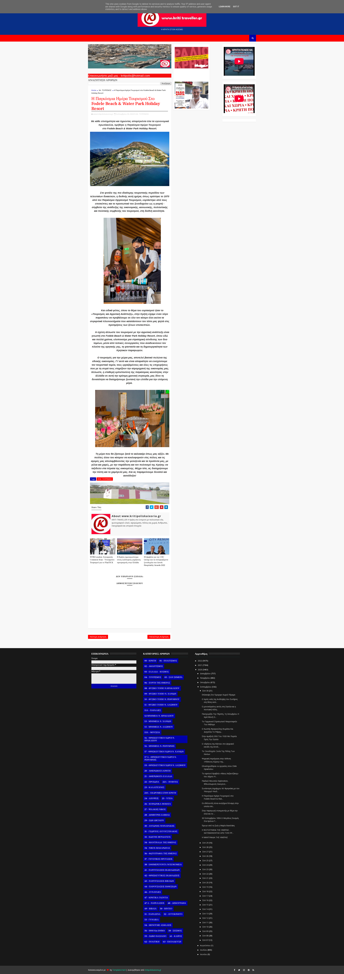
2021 (200, 665)
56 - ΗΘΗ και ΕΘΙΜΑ (154, 930)
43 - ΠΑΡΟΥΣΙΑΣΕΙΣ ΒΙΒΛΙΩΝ (159, 881)
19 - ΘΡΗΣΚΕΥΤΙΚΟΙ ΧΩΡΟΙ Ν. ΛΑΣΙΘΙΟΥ (165, 765)
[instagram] (244, 970)
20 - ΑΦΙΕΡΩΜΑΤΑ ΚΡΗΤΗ (157, 771)
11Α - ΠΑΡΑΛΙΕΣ (152, 710)
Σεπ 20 (205, 882)
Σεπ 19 (205, 887)
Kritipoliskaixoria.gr (153, 970)
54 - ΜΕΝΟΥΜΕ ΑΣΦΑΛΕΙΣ (157, 925)
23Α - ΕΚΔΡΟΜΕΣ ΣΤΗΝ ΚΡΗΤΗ (160, 793)
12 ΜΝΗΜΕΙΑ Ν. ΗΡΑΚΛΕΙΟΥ (159, 716)
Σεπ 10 (205, 926)
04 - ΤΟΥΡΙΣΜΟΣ (105, 90)
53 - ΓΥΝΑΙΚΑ (151, 919)
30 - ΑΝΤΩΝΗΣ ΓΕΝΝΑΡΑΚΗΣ (159, 826)
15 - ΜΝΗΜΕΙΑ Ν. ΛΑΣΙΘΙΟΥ (158, 727)
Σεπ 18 (205, 891)
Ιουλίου (204, 950)
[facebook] (234, 970)
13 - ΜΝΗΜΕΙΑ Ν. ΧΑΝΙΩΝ (157, 721)
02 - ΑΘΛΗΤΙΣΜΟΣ (153, 666)
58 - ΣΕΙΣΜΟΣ (175, 930)
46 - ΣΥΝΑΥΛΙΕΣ (152, 892)
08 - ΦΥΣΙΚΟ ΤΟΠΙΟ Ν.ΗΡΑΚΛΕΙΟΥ (162, 688)
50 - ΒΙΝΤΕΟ (166, 908)
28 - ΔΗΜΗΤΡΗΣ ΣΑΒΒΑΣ (157, 815)
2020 (200, 669)
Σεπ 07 (205, 940)
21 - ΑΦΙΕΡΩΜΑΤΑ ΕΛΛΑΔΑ (158, 776)
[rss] (253, 970)
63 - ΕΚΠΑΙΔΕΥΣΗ (172, 941)
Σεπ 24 (205, 865)
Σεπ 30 (205, 690)
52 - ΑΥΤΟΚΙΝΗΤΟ (173, 914)
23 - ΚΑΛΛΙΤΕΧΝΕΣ (154, 787)
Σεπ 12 (205, 918)
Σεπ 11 (205, 922)
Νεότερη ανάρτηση (98, 636)
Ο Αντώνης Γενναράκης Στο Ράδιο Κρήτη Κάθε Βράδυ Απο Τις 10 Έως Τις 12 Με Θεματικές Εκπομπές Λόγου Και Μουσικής (191, 73)
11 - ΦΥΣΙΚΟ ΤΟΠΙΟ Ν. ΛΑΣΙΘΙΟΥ (161, 705)
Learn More (224, 7)
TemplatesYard (119, 970)
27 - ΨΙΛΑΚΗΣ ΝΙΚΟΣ (155, 809)
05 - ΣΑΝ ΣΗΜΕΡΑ (173, 677)
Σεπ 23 (205, 869)
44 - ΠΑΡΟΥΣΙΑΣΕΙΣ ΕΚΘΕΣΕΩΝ (160, 886)
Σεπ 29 (205, 842)
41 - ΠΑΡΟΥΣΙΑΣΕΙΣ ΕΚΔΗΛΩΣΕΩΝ (162, 870)
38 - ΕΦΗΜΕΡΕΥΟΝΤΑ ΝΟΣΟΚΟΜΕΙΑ (163, 864)
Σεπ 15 (205, 904)
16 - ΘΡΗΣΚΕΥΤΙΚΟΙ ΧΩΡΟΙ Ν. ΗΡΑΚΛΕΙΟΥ (159, 739)
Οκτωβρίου (205, 682)
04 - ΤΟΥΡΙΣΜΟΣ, (142, 114)
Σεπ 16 (205, 900)
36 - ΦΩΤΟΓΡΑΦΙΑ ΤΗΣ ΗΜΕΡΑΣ (160, 853)
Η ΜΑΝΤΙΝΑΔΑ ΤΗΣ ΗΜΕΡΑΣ (215, 837)
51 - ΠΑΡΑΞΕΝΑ (152, 914)
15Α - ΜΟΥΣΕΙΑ (152, 732)
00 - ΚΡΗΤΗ (150, 660)
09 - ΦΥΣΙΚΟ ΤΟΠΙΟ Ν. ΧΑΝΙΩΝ (160, 693)
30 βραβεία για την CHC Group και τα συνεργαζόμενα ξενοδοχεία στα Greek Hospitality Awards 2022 (156, 561)
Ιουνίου (204, 954)
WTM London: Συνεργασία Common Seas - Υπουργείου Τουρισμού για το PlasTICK (102, 560)
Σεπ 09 (205, 931)
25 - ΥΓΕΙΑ (167, 798)
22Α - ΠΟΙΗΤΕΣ (170, 782)
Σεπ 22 (205, 873)
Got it (236, 7)
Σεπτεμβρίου (206, 686)
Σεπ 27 (205, 851)
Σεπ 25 (205, 860)
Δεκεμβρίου (205, 673)
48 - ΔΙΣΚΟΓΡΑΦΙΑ (177, 903)
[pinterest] (249, 970)
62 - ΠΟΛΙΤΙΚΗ (152, 941)
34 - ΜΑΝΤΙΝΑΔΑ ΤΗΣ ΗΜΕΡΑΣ (160, 842)
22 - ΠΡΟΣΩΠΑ (151, 782)
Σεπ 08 (205, 935)
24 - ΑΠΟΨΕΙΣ (151, 798)
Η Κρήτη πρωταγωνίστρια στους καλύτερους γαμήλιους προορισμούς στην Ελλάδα (129, 560)
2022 (200, 660)
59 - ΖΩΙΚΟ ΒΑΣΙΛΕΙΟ (155, 936)
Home (93, 90)
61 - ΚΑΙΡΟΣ (176, 936)
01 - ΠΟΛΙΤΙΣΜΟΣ (168, 660)
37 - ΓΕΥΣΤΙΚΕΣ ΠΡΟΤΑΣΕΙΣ (158, 859)
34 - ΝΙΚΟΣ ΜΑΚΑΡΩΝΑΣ (157, 848)
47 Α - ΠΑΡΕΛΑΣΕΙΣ (154, 903)
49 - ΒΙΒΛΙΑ (150, 908)
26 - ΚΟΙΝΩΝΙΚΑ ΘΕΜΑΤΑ (157, 804)
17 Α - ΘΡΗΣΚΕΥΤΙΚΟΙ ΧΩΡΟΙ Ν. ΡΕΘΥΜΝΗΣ (160, 758)
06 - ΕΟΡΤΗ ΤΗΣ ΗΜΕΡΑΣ (157, 682)
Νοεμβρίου (205, 678)
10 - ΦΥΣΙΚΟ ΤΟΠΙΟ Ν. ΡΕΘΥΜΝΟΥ (162, 699)
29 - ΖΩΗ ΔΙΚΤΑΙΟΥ (154, 820)
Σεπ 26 (205, 856)
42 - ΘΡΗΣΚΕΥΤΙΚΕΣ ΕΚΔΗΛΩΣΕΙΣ (161, 875)
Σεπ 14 (205, 909)
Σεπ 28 (205, 847)
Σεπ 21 (205, 878)
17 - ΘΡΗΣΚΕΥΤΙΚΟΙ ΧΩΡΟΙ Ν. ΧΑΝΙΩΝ (164, 751)
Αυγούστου (205, 945)
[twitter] (239, 970)
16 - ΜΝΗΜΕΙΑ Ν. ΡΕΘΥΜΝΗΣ (159, 746)
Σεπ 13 (205, 913)
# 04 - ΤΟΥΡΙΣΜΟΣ (105, 479)
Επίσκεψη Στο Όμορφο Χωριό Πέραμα (218, 694)
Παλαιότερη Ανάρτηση (159, 636)
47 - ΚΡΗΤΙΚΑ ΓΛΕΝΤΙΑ (156, 897)
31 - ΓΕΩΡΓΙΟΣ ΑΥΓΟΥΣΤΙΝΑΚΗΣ (160, 831)
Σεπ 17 (205, 896)
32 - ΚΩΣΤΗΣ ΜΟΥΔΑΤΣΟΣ (157, 837)
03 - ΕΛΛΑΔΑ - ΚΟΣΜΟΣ (156, 671)
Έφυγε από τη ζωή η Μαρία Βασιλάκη (218, 825)
